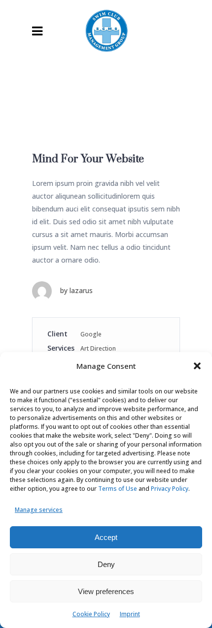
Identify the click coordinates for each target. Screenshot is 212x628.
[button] (197, 366)
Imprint (130, 614)
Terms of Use (117, 488)
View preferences (106, 591)
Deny (106, 564)
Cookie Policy (91, 614)
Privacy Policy (169, 488)
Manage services (39, 510)
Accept (106, 537)
